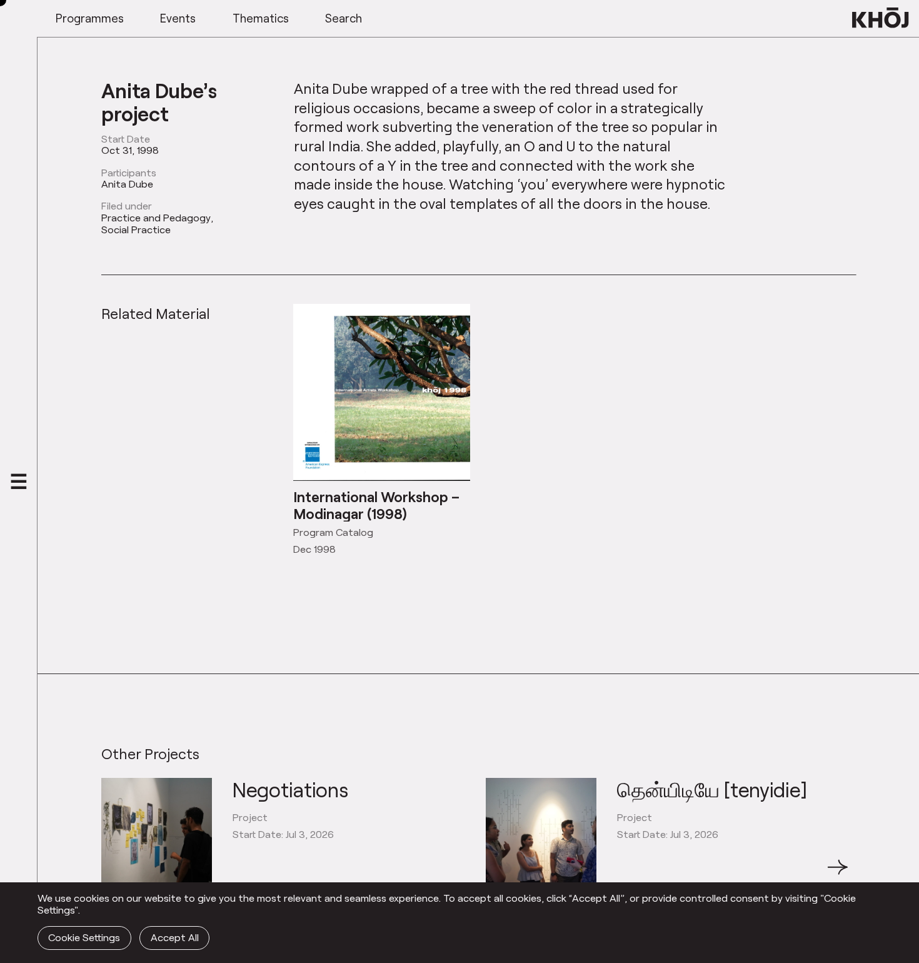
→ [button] (837, 874)
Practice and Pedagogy (156, 217)
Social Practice (136, 229)
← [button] (112, 874)
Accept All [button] (175, 937)
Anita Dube (127, 183)
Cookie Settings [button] (84, 937)
